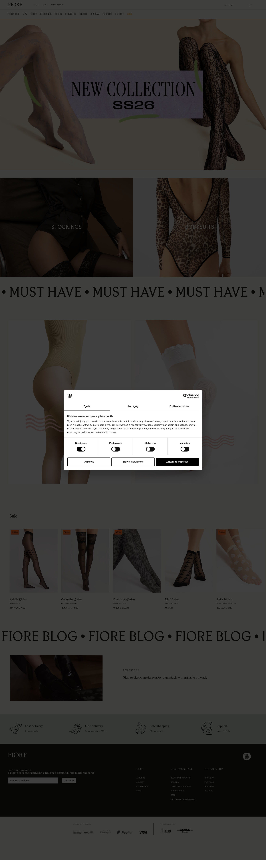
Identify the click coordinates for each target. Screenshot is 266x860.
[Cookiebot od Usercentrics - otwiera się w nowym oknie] (185, 396)
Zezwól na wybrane (133, 461)
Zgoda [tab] (86, 406)
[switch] (115, 449)
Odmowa (89, 461)
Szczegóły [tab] (133, 406)
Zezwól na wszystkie (177, 461)
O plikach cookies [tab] (179, 406)
